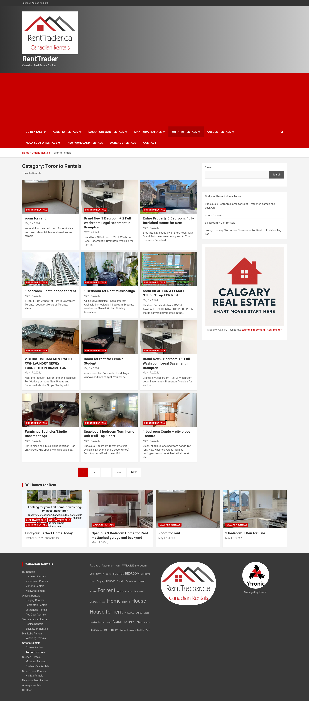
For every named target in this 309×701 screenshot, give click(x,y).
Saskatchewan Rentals (106, 131)
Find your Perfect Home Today (223, 196)
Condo (120, 581)
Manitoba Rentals (148, 131)
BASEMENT (141, 565)
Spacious (131, 630)
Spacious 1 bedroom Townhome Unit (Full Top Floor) (109, 433)
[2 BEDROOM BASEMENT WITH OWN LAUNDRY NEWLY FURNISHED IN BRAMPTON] (50, 337)
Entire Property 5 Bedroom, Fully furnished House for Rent (168, 220)
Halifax (102, 602)
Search (209, 167)
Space (123, 630)
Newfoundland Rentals (85, 142)
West (148, 630)
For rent (107, 590)
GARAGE (93, 602)
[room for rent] (50, 197)
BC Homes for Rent (40, 485)
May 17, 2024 (32, 223)
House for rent (106, 612)
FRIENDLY (121, 591)
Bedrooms (145, 574)
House (138, 601)
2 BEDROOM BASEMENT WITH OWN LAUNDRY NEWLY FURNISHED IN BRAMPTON (48, 363)
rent (106, 629)
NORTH (131, 622)
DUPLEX (142, 581)
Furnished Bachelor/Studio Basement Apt (46, 433)
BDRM (109, 574)
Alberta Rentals (65, 131)
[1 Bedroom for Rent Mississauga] (109, 269)
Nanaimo (120, 621)
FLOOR (93, 591)
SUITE (140, 629)
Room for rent (213, 215)
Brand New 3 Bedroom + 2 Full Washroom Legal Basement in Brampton (107, 222)
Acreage (95, 565)
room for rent (35, 218)
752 (119, 472)
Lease (146, 613)
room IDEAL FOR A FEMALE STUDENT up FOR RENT (164, 293)
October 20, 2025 (34, 538)
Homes (126, 601)
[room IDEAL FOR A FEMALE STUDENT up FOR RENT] (168, 269)
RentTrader (40, 59)
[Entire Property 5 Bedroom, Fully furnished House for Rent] (168, 197)
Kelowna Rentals (35, 590)
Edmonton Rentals (36, 605)
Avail (118, 566)
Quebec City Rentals (37, 666)
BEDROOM (132, 573)
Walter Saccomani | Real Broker (262, 329)
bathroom (100, 574)
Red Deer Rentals (36, 614)
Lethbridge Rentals (37, 609)
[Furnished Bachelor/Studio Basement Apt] (50, 410)
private (147, 622)
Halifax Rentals (34, 675)
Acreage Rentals (123, 142)
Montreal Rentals (36, 661)
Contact (149, 142)
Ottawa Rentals (35, 647)
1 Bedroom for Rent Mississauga (109, 291)
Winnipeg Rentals (36, 638)
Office (139, 622)
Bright (92, 581)
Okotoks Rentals (36, 525)
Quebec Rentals (219, 131)
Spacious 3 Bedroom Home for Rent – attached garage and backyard (120, 535)
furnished (139, 591)
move (109, 622)
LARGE (139, 613)
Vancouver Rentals (37, 581)
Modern (101, 622)
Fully (130, 591)
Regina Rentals (34, 624)
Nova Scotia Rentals (41, 142)
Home (114, 601)
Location (93, 622)
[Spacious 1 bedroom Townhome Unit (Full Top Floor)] (109, 410)
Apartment (108, 565)
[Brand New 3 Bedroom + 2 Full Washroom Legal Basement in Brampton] (109, 197)
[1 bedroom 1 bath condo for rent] (50, 269)
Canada (110, 581)
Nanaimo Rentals (36, 576)
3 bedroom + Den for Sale (220, 222)
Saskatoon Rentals (37, 628)
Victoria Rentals (35, 586)
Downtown (131, 581)
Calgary (101, 581)
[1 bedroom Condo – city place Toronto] (168, 410)
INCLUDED (129, 613)
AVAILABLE (128, 565)
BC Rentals (34, 131)
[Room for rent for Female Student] (109, 337)
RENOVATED (96, 630)
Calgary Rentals (59, 520)
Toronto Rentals (36, 210)
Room (114, 629)
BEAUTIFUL (118, 574)
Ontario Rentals (184, 131)
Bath (92, 573)
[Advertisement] (154, 100)
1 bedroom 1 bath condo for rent (50, 291)
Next (134, 472)
